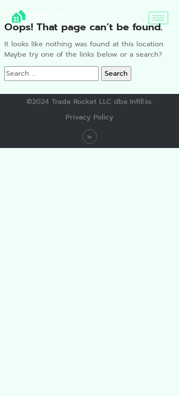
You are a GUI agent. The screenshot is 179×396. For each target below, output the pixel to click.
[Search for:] (51, 73)
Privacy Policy (89, 117)
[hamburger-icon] (158, 18)
